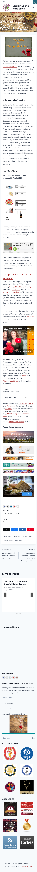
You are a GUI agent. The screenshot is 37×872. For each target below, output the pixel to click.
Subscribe (9, 704)
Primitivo (17, 536)
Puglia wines (27, 536)
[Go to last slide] (5, 595)
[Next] (32, 595)
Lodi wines (7, 536)
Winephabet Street (18, 12)
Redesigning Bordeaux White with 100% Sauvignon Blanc (28, 555)
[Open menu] (3, 1)
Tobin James (8, 540)
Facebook (10, 406)
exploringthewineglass (12, 29)
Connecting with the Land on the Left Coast (8, 554)
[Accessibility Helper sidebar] (35, 2)
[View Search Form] (33, 7)
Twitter (30, 403)
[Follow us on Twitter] (7, 506)
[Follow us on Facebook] (4, 506)
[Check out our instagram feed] (17, 506)
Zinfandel (18, 540)
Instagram (22, 403)
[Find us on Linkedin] (11, 506)
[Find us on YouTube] (14, 506)
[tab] (14, 613)
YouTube (8, 409)
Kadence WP (27, 866)
